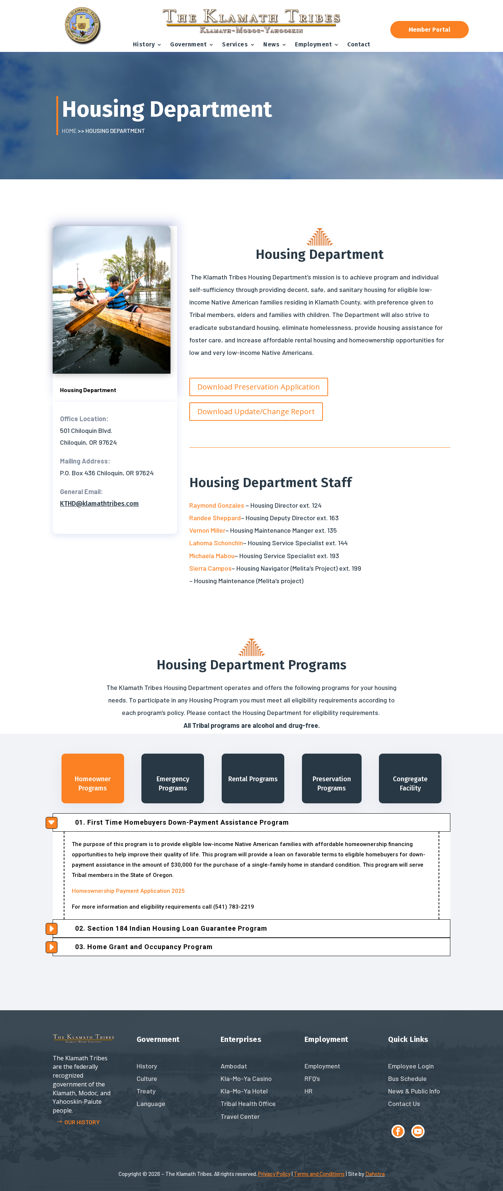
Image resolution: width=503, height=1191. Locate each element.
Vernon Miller (207, 530)
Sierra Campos (210, 568)
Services (235, 44)
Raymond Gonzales (216, 505)
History (144, 44)
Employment (313, 44)
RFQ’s (312, 1078)
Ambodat (234, 1066)
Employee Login (411, 1066)
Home (69, 130)
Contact (358, 44)
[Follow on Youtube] (418, 1131)
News (271, 44)
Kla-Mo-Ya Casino (246, 1078)
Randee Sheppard (215, 518)
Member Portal (429, 29)
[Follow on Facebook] (398, 1131)
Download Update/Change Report (256, 411)
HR (309, 1091)
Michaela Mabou (212, 556)
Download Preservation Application (258, 387)
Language (151, 1103)
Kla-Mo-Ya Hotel (244, 1091)
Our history (82, 1121)
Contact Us (404, 1103)
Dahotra (375, 1173)
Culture (147, 1078)
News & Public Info (414, 1091)
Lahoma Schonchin (216, 543)
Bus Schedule (407, 1078)
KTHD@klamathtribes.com (99, 504)
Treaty (146, 1091)
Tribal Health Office (248, 1103)
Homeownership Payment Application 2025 (128, 891)
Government (188, 44)
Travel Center (240, 1116)
